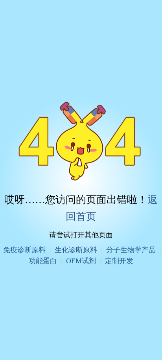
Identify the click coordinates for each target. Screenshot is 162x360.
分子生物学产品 (131, 250)
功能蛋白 (43, 260)
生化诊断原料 (76, 250)
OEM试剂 (81, 260)
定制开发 (119, 260)
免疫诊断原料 (24, 250)
